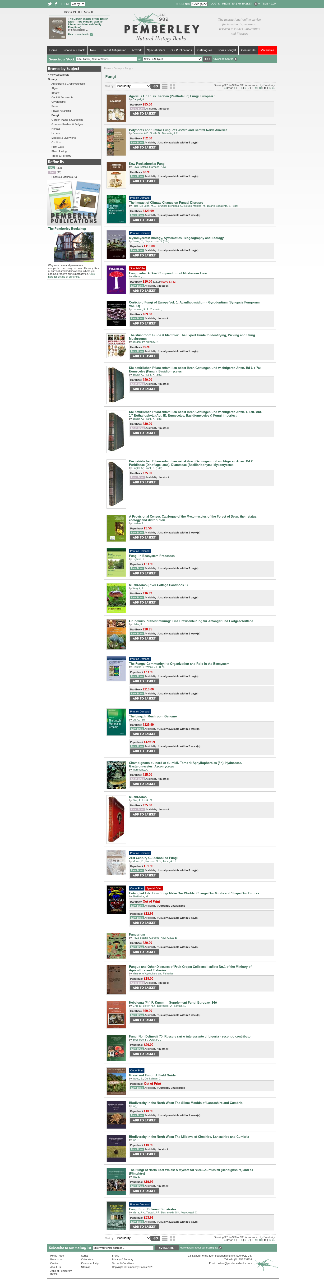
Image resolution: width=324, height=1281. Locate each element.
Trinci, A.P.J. (170, 861)
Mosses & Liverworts (63, 137)
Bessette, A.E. (141, 133)
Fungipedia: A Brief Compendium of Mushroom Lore (168, 273)
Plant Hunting (59, 151)
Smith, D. (155, 133)
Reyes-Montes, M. (195, 205)
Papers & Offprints (62, 176)
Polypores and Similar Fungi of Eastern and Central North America (178, 130)
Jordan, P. (138, 341)
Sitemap (85, 1267)
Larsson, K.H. (140, 309)
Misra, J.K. (139, 1212)
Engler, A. (138, 374)
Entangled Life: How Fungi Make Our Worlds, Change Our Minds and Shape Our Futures (194, 893)
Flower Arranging (61, 110)
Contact (54, 1263)
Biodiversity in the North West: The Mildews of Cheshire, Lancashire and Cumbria (189, 1137)
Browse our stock (74, 50)
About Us (55, 1267)
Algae (54, 88)
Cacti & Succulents (62, 97)
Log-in (215, 3)
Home (53, 50)
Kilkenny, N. (152, 341)
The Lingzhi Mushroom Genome (153, 716)
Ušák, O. (147, 800)
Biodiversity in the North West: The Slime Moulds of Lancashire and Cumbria (185, 1103)
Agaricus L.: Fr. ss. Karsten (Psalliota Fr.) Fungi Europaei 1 (172, 96)
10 (260, 88)
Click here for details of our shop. (71, 275)
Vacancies (267, 50)
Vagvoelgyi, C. (189, 1212)
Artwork (137, 50)
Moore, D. (138, 861)
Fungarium (137, 934)
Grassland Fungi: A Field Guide (152, 1075)
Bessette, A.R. (170, 133)
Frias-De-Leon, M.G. (145, 205)
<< (225, 88)
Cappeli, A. (139, 99)
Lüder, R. (138, 624)
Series (84, 1255)
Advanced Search (223, 58)
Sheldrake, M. (140, 896)
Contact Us (248, 50)
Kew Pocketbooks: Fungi (147, 163)
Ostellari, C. (155, 1039)
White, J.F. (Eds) (156, 667)
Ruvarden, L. (157, 309)
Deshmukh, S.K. (170, 1212)
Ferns (54, 106)
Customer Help (89, 1263)
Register (229, 3)
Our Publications (181, 50)
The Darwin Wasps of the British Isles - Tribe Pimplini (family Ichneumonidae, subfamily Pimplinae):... (88, 23)
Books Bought (227, 50)
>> (273, 88)
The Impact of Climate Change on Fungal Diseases (166, 202)
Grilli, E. (137, 1005)
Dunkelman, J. (152, 1078)
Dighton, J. (139, 559)
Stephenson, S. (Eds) (157, 241)
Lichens (55, 133)
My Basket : (246, 3)
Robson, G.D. (153, 861)
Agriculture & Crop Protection (68, 83)
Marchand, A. (140, 769)
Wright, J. (138, 588)
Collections (87, 1259)
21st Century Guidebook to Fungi (153, 858)
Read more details (79, 34)
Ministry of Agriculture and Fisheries (153, 973)
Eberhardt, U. (164, 1005)
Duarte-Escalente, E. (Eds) (222, 205)
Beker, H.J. (149, 1005)
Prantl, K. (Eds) (153, 374)
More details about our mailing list (199, 1247)
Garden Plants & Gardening (67, 119)
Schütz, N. (180, 1005)
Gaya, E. (172, 937)
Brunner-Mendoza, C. (170, 205)
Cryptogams (58, 101)
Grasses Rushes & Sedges (67, 124)
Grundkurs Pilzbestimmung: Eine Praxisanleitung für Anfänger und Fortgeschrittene (191, 621)
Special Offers (156, 50)
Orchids (56, 142)
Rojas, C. (138, 241)
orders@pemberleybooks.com (234, 1263)
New (93, 50)
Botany (55, 92)
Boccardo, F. (140, 1039)
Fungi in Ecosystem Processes (152, 556)
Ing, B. (136, 1106)
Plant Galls (57, 146)
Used (52, 172)
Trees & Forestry (61, 155)
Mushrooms (138, 797)
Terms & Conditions (123, 1263)
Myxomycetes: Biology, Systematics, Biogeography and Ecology (176, 238)
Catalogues (204, 50)
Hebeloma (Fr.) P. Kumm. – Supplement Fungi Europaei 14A (173, 1002)
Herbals (55, 128)
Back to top (56, 1259)
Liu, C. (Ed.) (139, 719)
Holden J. (138, 523)
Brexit (115, 1255)
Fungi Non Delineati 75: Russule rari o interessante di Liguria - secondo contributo (189, 1036)
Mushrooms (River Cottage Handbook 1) (158, 585)
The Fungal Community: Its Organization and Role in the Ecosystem (179, 664)
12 (269, 88)
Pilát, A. (137, 800)
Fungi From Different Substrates (152, 1209)
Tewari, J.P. (153, 1212)
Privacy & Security (122, 1259)
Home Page (57, 1255)
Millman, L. (139, 276)
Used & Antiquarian (114, 50)
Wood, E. (138, 1078)
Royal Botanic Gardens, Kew (149, 166)
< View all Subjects (58, 74)
